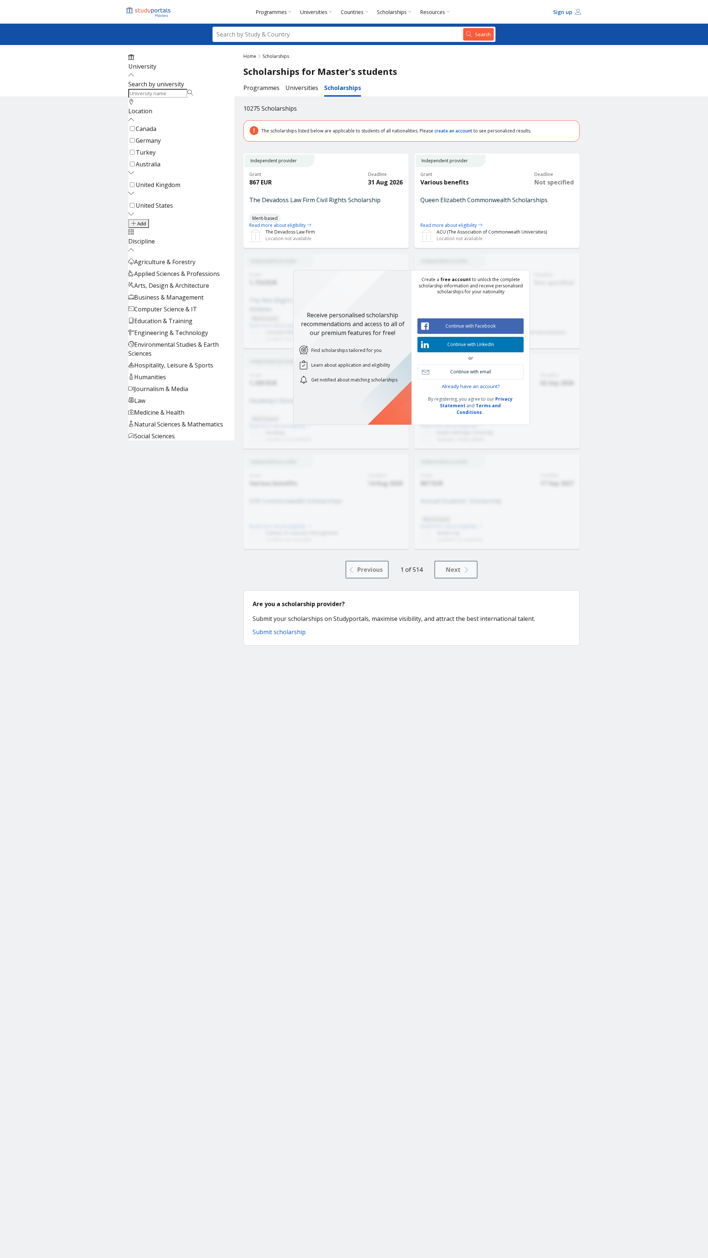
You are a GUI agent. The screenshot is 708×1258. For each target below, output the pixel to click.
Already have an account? (471, 386)
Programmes (271, 11)
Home (249, 56)
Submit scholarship (279, 632)
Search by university (156, 84)
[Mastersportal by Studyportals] (149, 12)
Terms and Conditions (479, 408)
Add (141, 223)
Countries (352, 11)
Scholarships (392, 11)
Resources (432, 11)
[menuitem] (275, 12)
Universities (313, 11)
